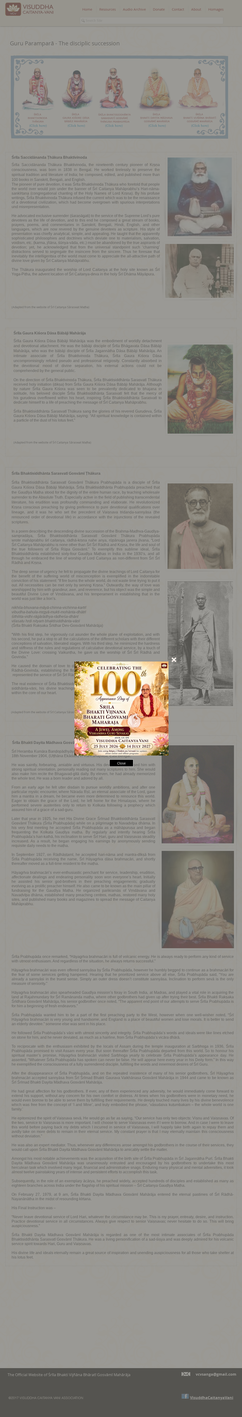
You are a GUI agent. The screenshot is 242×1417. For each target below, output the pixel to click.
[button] (174, 660)
